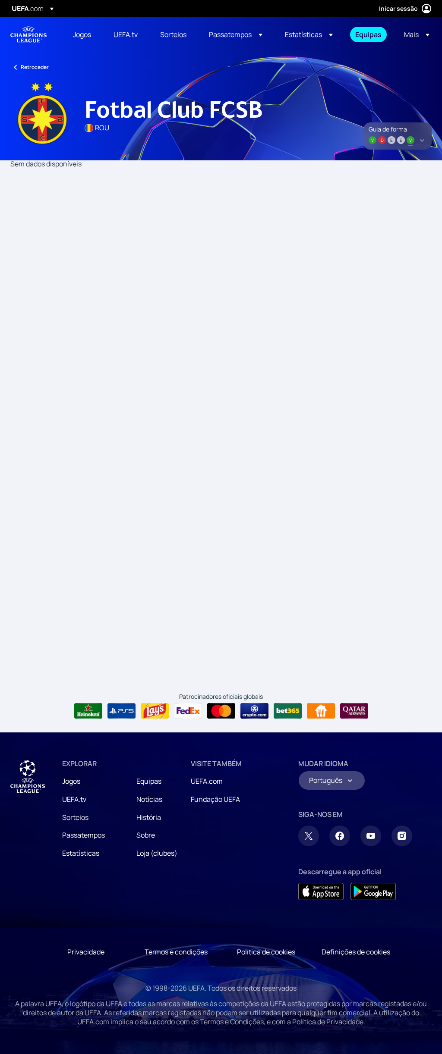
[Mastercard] (221, 711)
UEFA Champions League (28, 34)
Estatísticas (80, 853)
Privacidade (85, 952)
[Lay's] (155, 711)
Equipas (148, 781)
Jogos (71, 781)
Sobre (145, 835)
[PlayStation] (121, 711)
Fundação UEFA (215, 799)
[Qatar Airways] (354, 711)
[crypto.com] (254, 711)
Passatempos (83, 835)
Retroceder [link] (35, 67)
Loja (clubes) (156, 853)
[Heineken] (88, 711)
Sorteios (75, 817)
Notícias (149, 799)
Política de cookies (266, 952)
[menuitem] (82, 34)
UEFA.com (207, 781)
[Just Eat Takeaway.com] (321, 711)
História (148, 817)
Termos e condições (176, 952)
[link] (82, 34)
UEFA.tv (74, 799)
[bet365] (288, 711)
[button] (235, 34)
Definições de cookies (356, 952)
